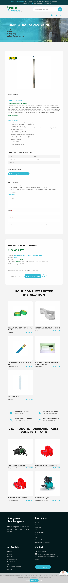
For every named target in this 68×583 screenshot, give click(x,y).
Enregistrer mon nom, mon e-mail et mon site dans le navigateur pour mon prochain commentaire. (33, 224)
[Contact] (52, 15)
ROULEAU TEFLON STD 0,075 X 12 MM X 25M (20, 329)
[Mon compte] (56, 15)
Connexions (38, 366)
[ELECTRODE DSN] (20, 382)
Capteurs (10, 399)
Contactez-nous (43, 567)
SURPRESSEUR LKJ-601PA (43, 498)
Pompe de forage (11, 33)
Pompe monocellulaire (14, 468)
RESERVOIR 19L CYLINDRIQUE (17, 498)
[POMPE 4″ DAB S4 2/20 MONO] (34, 72)
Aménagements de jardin (14, 566)
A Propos (37, 530)
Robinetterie (10, 556)
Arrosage (9, 554)
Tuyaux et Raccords (12, 559)
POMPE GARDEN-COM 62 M (17, 465)
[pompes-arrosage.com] (15, 9)
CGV (36, 537)
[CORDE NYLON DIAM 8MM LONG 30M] (47, 313)
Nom (10, 210)
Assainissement (11, 561)
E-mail (10, 217)
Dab (15, 257)
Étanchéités (11, 332)
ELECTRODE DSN (13, 397)
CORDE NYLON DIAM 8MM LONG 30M (47, 328)
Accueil (9, 30)
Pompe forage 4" (11, 35)
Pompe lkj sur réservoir (41, 500)
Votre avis (12, 198)
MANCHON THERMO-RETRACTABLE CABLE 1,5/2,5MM (46, 363)
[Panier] (60, 15)
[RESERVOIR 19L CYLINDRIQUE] (20, 483)
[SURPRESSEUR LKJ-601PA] (47, 483)
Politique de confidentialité (42, 542)
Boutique (37, 525)
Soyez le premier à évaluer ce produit (23, 264)
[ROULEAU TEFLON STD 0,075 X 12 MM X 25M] (20, 313)
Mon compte (38, 527)
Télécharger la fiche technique (19, 174)
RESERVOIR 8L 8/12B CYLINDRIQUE (46, 465)
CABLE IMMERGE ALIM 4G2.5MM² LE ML (19, 363)
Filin (36, 330)
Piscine (9, 564)
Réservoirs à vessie (40, 468)
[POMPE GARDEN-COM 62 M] (20, 451)
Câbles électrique (13, 366)
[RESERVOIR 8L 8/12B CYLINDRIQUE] (47, 451)
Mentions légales (40, 540)
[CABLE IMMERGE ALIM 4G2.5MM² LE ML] (20, 348)
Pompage (9, 31)
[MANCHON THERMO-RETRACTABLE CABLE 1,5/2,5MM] (47, 348)
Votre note (12, 192)
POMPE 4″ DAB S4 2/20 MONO (15, 36)
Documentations (39, 532)
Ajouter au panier (34, 276)
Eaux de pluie (10, 569)
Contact (37, 535)
